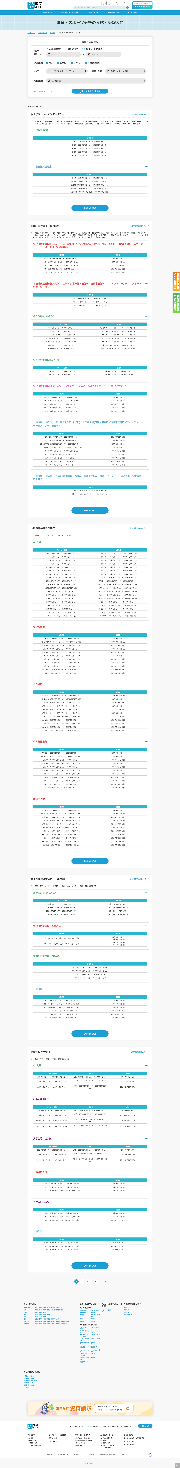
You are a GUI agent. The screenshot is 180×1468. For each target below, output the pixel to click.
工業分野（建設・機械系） (84, 1327)
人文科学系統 (83, 1310)
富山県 (37, 1317)
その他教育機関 (128, 1314)
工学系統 (82, 1315)
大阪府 (44, 1319)
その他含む (26, 1387)
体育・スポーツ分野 (84, 1350)
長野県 (44, 1312)
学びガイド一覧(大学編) (83, 1438)
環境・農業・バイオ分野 (84, 1362)
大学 (125, 1307)
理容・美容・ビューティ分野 (84, 1346)
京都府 (40, 1319)
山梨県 (40, 1312)
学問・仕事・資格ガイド (83, 1435)
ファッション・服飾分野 (95, 1350)
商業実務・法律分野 (95, 1335)
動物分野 (93, 1357)
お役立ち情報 (128, 1435)
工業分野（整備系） (95, 1327)
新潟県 (37, 1312)
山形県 (56, 1307)
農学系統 (82, 1319)
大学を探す (31, 1438)
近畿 (25, 1319)
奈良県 (52, 1319)
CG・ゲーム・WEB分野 (95, 1331)
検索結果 (52, 33)
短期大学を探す (32, 1440)
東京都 (56, 1310)
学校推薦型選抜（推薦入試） (31, 1380)
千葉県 (52, 1310)
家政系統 (93, 1319)
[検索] (127, 7)
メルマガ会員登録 (106, 1448)
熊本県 (48, 1323)
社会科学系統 (83, 1312)
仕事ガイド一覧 (80, 1443)
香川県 (60, 1321)
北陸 (25, 1317)
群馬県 (44, 1310)
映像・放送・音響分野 (84, 1358)
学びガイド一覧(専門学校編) (84, 1440)
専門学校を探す (32, 1443)
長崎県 (44, 1323)
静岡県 (37, 1314)
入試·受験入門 (53, 1441)
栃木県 (40, 1310)
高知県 (67, 1321)
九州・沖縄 (26, 1323)
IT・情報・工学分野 (84, 1331)
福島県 (60, 1307)
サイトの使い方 (129, 1444)
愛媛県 (64, 1321)
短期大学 (126, 1310)
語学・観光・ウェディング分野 (84, 1335)
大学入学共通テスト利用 (30, 1383)
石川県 (40, 1317)
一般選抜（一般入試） (29, 1376)
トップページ (31, 33)
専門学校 (126, 1312)
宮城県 (48, 1307)
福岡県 (37, 1323)
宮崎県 (56, 1323)
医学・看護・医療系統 (95, 1315)
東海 (25, 1314)
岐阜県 (44, 1314)
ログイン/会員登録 (106, 1438)
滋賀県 (37, 1319)
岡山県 (44, 1321)
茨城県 (37, 1310)
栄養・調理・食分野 (95, 1343)
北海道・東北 (27, 1307)
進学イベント (53, 1438)
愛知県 (40, 1314)
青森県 (40, 1307)
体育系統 (82, 1321)
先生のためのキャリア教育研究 (134, 1438)
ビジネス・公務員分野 (84, 1339)
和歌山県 (56, 1319)
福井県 (44, 1317)
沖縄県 (65, 1323)
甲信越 (25, 1312)
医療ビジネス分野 (95, 1338)
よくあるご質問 (129, 1441)
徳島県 (56, 1321)
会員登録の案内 (105, 1443)
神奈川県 (60, 1310)
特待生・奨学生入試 (29, 1385)
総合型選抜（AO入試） (30, 1378)
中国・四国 (26, 1321)
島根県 (40, 1321)
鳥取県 (37, 1321)
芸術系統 (93, 1321)
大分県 (52, 1323)
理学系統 (93, 1312)
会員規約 (103, 1440)
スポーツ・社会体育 (106, 1310)
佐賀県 (40, 1323)
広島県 (48, 1321)
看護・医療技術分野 (84, 1343)
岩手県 (44, 1307)
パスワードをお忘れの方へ (108, 1445)
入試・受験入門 (42, 33)
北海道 (37, 1307)
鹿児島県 (60, 1323)
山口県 (52, 1321)
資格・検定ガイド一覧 (82, 1445)
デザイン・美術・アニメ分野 (84, 1354)
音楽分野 (93, 1354)
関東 (25, 1310)
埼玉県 (48, 1310)
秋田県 (52, 1307)
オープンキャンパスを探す (57, 1435)
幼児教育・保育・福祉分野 (95, 1346)
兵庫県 (48, 1319)
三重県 (48, 1314)
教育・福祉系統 (95, 1310)
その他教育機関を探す (34, 1445)
